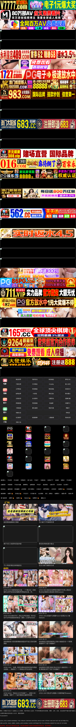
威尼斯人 (3, 480)
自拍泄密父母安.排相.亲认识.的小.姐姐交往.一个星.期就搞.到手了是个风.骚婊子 (55, 668)
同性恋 (68, 413)
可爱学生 (51, 398)
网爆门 (68, 408)
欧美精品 (51, 379)
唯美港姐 (51, 389)
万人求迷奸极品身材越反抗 (13, 565)
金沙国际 (40, 493)
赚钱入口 (43, 498)
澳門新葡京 (46, 489)
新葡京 (63, 480)
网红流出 (51, 393)
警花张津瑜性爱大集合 (46, 544)
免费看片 (57, 493)
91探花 (35, 393)
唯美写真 (51, 408)
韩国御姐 (35, 389)
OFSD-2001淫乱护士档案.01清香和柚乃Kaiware (55, 693)
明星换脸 (35, 403)
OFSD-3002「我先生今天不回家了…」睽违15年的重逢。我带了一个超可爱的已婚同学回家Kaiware (20, 695)
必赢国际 (3, 484)
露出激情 (35, 408)
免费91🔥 (11, 498)
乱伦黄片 (66, 484)
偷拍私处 (3, 489)
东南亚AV (68, 389)
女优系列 (35, 398)
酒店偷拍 (45, 484)
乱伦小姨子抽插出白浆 (46, 565)
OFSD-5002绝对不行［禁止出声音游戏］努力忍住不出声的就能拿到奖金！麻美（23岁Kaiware (20, 617)
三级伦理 (18, 384)
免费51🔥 (10, 493)
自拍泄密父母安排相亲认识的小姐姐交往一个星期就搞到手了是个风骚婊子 (55, 642)
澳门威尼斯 (4, 498)
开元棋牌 (16, 480)
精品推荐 (18, 379)
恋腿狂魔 (67, 398)
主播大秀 (52, 484)
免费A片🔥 (19, 498)
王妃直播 (59, 484)
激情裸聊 (3, 493)
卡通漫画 (18, 408)
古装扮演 (18, 398)
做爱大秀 (64, 493)
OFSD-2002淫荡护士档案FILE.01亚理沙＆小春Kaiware (54, 617)
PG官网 (10, 480)
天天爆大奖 (33, 493)
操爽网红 (25, 484)
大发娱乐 (38, 489)
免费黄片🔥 (36, 498)
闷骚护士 (67, 403)
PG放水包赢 (18, 484)
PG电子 (36, 480)
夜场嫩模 (17, 489)
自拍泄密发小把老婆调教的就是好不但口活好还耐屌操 (20, 642)
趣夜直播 (10, 489)
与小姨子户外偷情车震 (46, 522)
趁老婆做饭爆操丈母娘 (11, 522)
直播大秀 (70, 493)
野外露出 (67, 393)
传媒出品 (18, 413)
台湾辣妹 (18, 389)
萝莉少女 (67, 379)
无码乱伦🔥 (18, 493)
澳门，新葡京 (49, 493)
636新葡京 (69, 489)
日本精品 (35, 384)
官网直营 (23, 480)
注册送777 (50, 480)
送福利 (57, 480)
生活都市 (18, 417)
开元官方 (25, 493)
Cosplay (51, 384)
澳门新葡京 (31, 489)
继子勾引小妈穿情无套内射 (13, 544)
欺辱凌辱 (18, 393)
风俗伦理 (67, 417)
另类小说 (18, 422)
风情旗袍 (18, 403)
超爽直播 (32, 484)
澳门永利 (30, 480)
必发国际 (23, 489)
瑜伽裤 (51, 403)
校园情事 (35, 417)
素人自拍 (67, 384)
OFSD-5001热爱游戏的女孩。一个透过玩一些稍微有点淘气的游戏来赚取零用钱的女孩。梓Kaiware (20, 592)
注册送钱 (43, 480)
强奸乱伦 (35, 379)
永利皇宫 (53, 489)
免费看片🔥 (61, 489)
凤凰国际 (10, 484)
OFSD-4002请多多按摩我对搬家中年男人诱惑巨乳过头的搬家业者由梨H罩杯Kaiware (55, 591)
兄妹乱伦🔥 (27, 498)
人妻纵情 (51, 417)
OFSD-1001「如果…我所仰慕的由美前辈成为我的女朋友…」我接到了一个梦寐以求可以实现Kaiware (20, 669)
